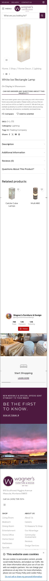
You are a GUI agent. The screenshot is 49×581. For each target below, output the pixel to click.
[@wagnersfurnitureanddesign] (8, 316)
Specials (5, 547)
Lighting (37, 68)
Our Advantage (31, 530)
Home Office (8, 535)
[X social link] (12, 134)
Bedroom (6, 522)
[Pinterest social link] (19, 134)
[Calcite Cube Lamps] (12, 193)
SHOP (5, 513)
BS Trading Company (17, 130)
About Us (30, 513)
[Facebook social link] (9, 134)
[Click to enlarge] (6, 60)
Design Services (32, 545)
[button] (46, 197)
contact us (5, 107)
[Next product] (9, 74)
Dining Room (8, 526)
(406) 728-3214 (17, 499)
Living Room (8, 518)
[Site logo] (23, 8)
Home (5, 68)
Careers (28, 522)
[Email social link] (15, 134)
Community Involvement (30, 536)
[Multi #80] (35, 193)
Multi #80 (35, 203)
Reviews (28, 541)
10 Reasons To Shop (33, 526)
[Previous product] (3, 74)
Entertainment (8, 530)
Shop (13, 68)
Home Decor (24, 68)
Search (42, 15)
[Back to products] (6, 74)
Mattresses (7, 543)
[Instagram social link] (43, 2)
